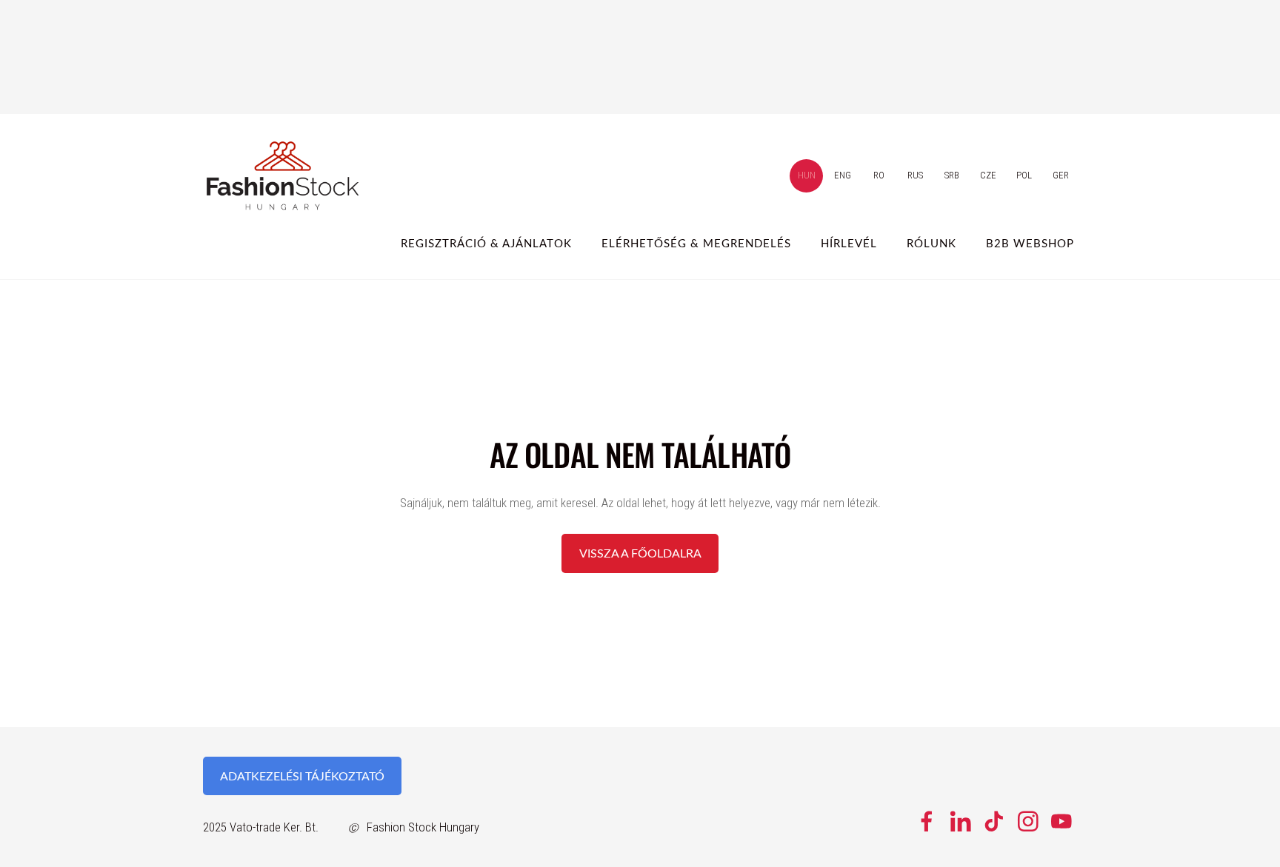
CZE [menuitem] (988, 175)
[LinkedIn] (960, 821)
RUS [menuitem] (915, 175)
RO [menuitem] (878, 175)
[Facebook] (926, 821)
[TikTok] (994, 821)
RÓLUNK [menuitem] (931, 242)
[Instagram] (1028, 821)
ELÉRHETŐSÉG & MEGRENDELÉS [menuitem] (696, 242)
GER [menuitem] (1061, 175)
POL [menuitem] (1024, 175)
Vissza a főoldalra (640, 553)
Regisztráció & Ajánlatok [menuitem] (486, 242)
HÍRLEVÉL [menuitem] (849, 242)
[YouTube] (1061, 821)
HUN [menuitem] (807, 175)
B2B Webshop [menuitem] (1030, 242)
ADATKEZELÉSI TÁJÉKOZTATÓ (302, 776)
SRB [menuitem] (951, 175)
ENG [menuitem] (842, 175)
